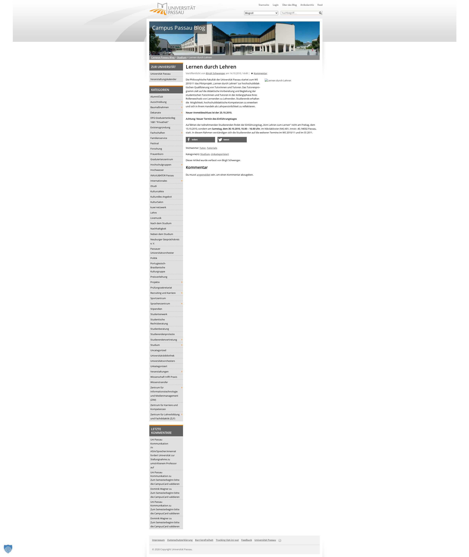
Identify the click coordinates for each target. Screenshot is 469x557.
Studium (155, 345)
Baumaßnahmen (159, 107)
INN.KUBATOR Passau (162, 175)
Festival (154, 143)
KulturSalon (156, 202)
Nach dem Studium (160, 223)
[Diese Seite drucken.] (279, 539)
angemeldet (203, 174)
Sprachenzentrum (160, 303)
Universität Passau (160, 73)
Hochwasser (157, 170)
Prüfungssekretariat (161, 287)
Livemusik (155, 218)
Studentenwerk (158, 314)
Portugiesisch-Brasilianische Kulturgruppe (158, 267)
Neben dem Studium (161, 234)
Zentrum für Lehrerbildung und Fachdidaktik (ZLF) (165, 416)
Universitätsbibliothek (162, 355)
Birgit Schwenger (215, 73)
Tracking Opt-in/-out (227, 540)
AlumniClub (156, 96)
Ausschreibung (158, 102)
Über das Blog (289, 4)
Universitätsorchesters (162, 361)
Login (276, 4)
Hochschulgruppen (160, 164)
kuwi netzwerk (158, 207)
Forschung (156, 148)
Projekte (155, 282)
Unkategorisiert (158, 366)
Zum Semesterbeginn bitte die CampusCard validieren (165, 482)
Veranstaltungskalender (163, 79)
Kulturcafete (157, 191)
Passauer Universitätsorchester (162, 250)
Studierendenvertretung (163, 339)
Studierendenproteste (162, 334)
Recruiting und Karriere (163, 293)
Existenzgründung (160, 127)
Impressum (158, 540)
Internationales (158, 180)
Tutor (203, 148)
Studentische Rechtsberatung (159, 321)
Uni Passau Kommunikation (159, 441)
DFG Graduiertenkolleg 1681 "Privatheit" (162, 120)
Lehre (153, 212)
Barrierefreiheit (204, 540)
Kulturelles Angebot (161, 196)
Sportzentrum (158, 298)
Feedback (246, 540)
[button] (320, 13)
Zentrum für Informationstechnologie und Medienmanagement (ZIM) (164, 393)
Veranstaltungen (159, 371)
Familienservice (158, 138)
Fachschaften (157, 132)
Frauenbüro (156, 154)
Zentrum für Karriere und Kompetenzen (164, 407)
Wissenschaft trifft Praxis (163, 376)
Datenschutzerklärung (180, 540)
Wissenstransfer (159, 382)
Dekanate (155, 112)
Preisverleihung (158, 276)
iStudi (153, 186)
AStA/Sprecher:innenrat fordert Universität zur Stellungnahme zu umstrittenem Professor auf (163, 459)
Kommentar (260, 73)
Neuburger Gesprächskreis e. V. (164, 241)
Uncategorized (158, 350)
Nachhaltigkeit (158, 228)
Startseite (264, 4)
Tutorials (212, 148)
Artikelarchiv (307, 4)
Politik (153, 258)
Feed (319, 4)
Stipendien (156, 308)
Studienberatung (159, 328)
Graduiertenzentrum (161, 159)
